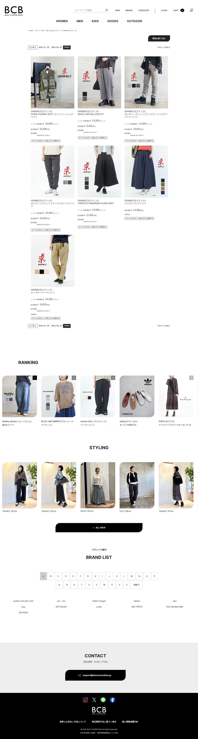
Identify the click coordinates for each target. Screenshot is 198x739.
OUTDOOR (134, 21)
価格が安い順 (44, 47)
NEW (117, 10)
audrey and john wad (23, 601)
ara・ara (61, 601)
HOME (31, 30)
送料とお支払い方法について (73, 721)
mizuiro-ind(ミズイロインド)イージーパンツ (93, 423)
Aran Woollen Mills (174, 606)
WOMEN (62, 21)
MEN (80, 21)
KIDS (95, 21)
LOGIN (164, 10)
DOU (122, 511)
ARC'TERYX (136, 606)
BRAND (129, 10)
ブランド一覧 (39, 30)
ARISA (83, 511)
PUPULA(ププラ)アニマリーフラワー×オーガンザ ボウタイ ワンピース (175, 423)
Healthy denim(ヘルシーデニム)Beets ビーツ (16, 423)
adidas (137, 601)
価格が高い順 (56, 47)
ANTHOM (23, 612)
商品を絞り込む (159, 38)
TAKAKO (6, 511)
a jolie (99, 606)
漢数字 (136, 584)
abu (175, 601)
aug (23, 606)
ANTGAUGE (61, 606)
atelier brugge (99, 601)
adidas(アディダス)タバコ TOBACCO (129, 423)
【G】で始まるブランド (53, 30)
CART (178, 10)
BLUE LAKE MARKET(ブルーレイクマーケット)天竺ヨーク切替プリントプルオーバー (57, 423)
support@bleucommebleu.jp (97, 675)
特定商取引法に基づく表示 (104, 721)
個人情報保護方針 (130, 721)
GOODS (112, 21)
